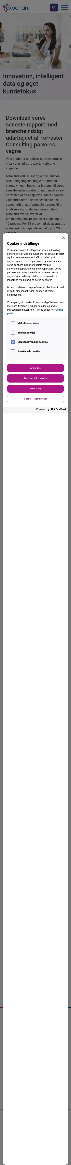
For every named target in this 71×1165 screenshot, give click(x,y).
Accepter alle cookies (35, 378)
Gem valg (35, 388)
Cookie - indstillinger (35, 398)
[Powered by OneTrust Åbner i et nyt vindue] (51, 410)
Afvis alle (35, 368)
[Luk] (63, 237)
